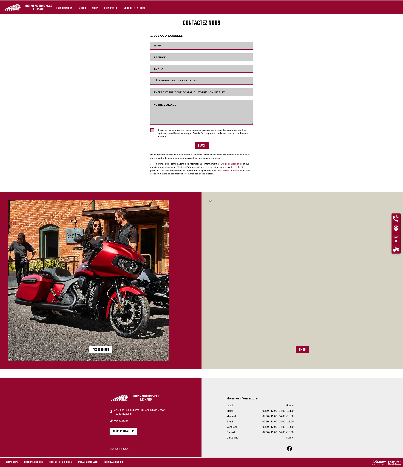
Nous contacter (123, 431)
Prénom (160, 57)
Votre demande (165, 105)
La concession (64, 8)
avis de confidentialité (231, 163)
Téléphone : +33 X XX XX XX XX (175, 81)
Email (158, 69)
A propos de (110, 8)
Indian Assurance (113, 462)
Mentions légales (119, 448)
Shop (95, 8)
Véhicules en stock (134, 8)
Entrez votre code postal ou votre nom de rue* (189, 92)
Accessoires (101, 349)
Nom (157, 46)
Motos (82, 8)
